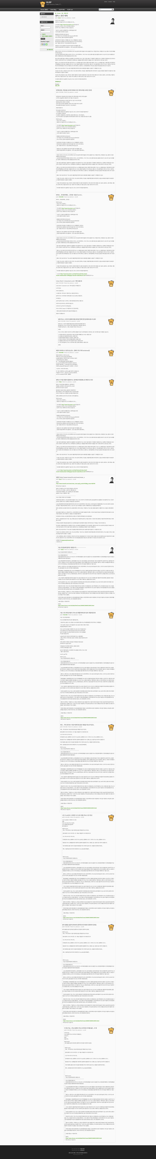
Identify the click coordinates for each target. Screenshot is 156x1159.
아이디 (42, 25)
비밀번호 (43, 30)
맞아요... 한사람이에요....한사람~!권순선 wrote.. (69, 195)
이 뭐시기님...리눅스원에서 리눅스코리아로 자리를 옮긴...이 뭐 (80, 1028)
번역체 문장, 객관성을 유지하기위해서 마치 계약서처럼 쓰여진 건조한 (74, 90)
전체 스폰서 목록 (72, 1152)
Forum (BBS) (44, 9)
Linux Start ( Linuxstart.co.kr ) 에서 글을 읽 (69, 281)
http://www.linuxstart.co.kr (67, 24)
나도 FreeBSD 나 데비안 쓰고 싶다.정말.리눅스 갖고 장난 (77, 815)
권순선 (59, 18)
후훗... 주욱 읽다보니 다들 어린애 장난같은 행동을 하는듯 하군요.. (77, 725)
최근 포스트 (44, 17)
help (114, 1)
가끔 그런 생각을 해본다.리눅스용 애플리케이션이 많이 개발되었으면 (78, 613)
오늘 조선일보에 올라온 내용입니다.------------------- (72, 547)
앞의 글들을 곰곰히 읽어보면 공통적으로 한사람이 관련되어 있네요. (79, 925)
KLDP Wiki (62, 9)
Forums (59, 13)
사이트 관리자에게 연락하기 (81, 1152)
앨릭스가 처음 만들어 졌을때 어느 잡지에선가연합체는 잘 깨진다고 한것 (74, 380)
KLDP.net (70, 9)
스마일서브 (82, 1150)
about (105, 1)
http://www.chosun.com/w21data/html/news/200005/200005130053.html (76, 605)
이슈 (62, 13)
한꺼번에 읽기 (58, 81)
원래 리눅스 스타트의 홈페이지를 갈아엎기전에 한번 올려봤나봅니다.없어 (77, 319)
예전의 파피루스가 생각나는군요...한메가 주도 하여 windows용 (73, 350)
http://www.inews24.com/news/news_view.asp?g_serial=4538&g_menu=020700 (75, 483)
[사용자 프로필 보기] (112, 23)
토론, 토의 (66, 13)
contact (110, 1)
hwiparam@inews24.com (67, 540)
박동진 (60, 382)
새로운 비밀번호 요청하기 (47, 36)
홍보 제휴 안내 (50, 49)
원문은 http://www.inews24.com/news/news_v (70, 477)
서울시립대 (82, 1148)
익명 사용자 (61, 197)
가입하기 (44, 34)
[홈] (43, 4)
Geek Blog (53, 9)
